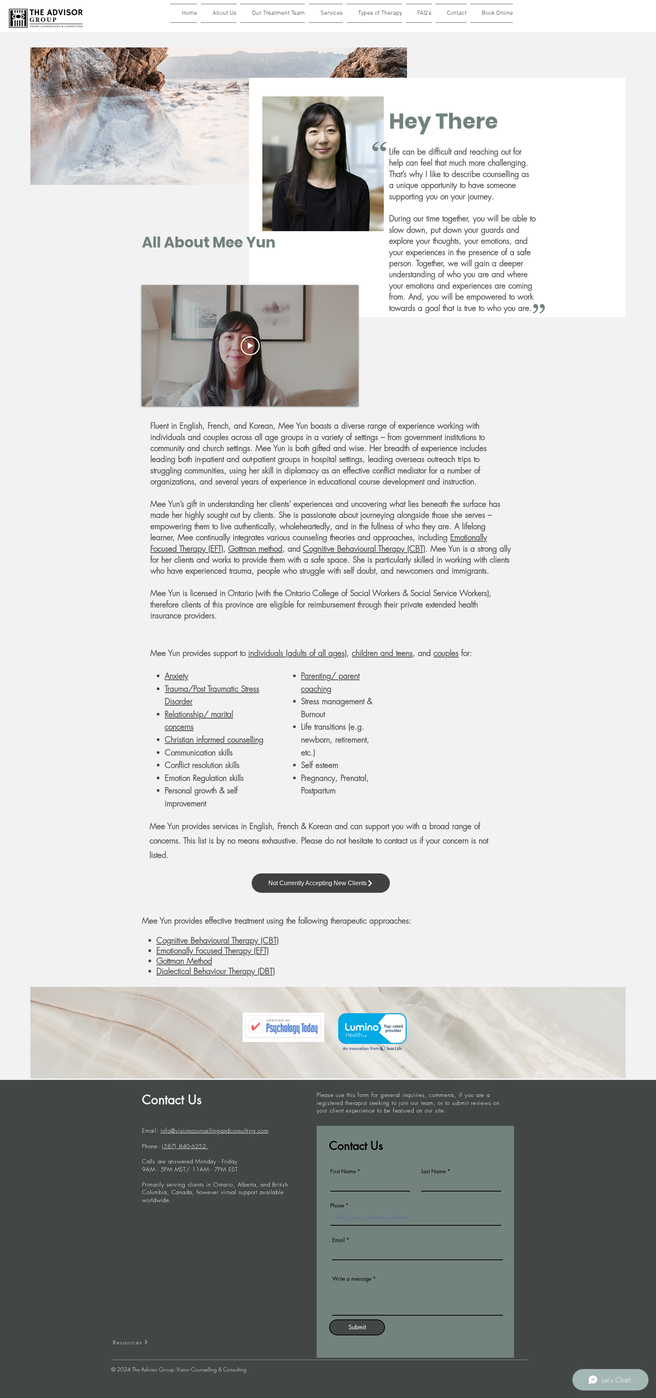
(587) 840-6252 (185, 1146)
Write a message (351, 1278)
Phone (337, 1205)
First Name (343, 1171)
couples (446, 653)
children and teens (382, 653)
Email (338, 1240)
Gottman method (255, 549)
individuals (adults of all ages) (297, 653)
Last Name (433, 1171)
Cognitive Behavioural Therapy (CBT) (364, 549)
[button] (272, 13)
